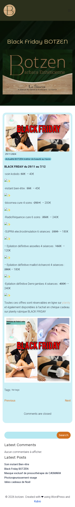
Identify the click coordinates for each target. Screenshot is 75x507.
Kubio (37, 501)
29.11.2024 (10, 154)
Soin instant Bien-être (16, 464)
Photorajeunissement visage (20, 477)
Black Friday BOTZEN (16, 468)
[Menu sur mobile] (69, 10)
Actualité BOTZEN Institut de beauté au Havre (27, 159)
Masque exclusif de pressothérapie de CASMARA (32, 473)
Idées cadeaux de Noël (17, 482)
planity (66, 302)
